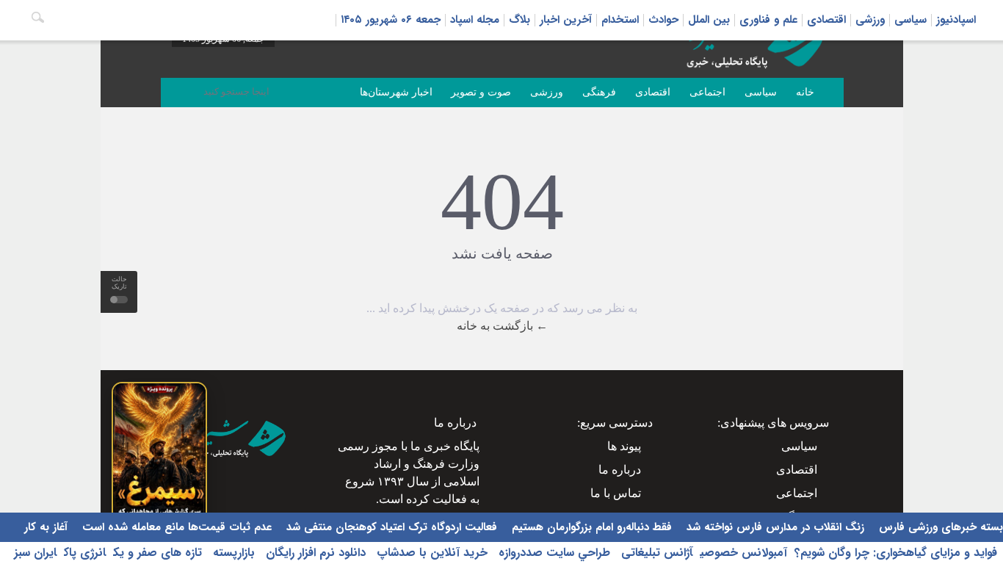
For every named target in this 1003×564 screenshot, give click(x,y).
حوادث (663, 20)
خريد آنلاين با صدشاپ (430, 552)
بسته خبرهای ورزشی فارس (939, 527)
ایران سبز (35, 552)
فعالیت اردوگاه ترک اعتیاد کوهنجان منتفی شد (390, 527)
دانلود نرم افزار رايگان (314, 552)
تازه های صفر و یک (157, 552)
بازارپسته (232, 552)
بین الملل (709, 20)
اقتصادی (826, 20)
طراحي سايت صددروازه (552, 552)
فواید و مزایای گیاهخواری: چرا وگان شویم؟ (895, 552)
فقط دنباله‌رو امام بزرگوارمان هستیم (590, 527)
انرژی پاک (85, 552)
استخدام (620, 20)
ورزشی (870, 20)
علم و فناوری (768, 20)
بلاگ (519, 20)
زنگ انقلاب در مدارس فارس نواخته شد (773, 527)
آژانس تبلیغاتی (655, 552)
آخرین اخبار (566, 20)
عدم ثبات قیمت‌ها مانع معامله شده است (175, 527)
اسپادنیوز (956, 20)
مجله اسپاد (474, 20)
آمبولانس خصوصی (743, 552)
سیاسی (910, 20)
